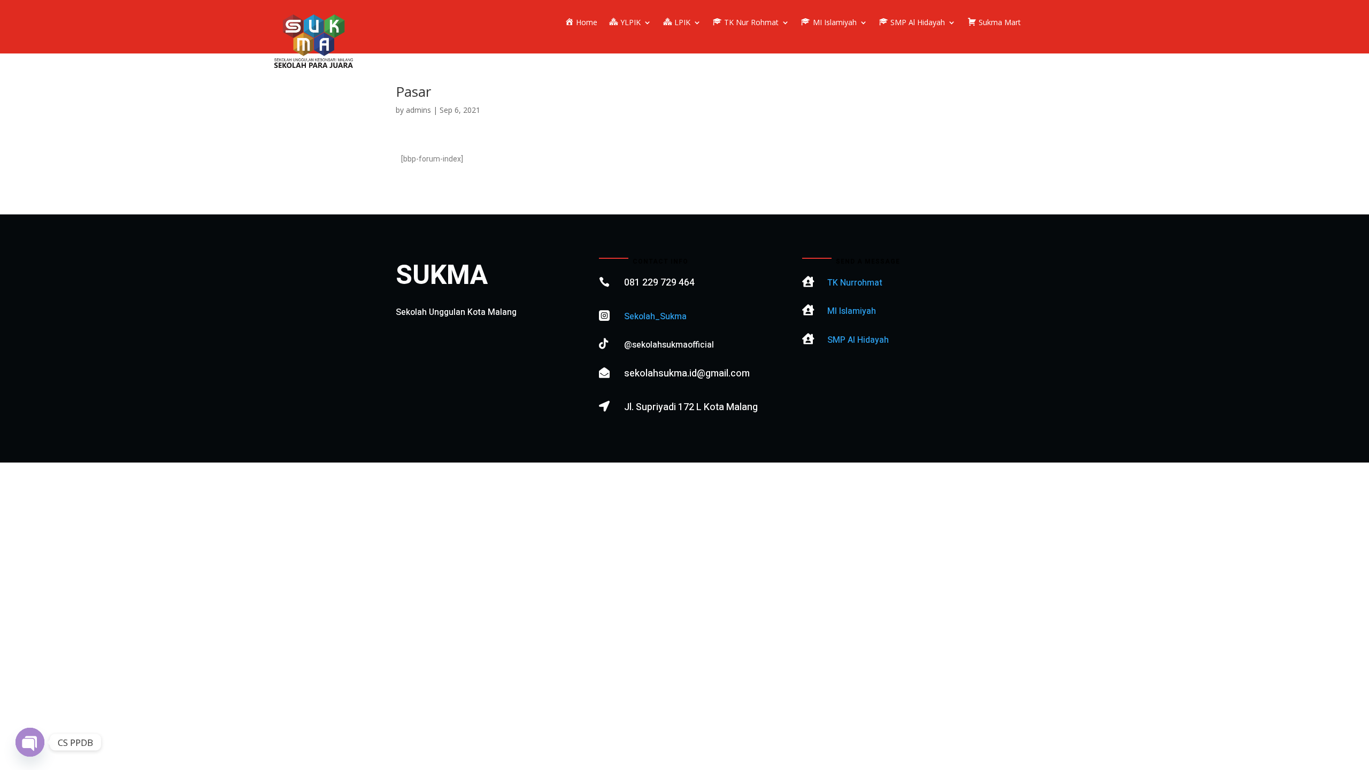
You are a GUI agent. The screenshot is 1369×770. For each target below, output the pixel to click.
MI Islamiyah (851, 311)
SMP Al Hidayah (858, 340)
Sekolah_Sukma (655, 316)
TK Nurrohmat (854, 282)
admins (418, 110)
